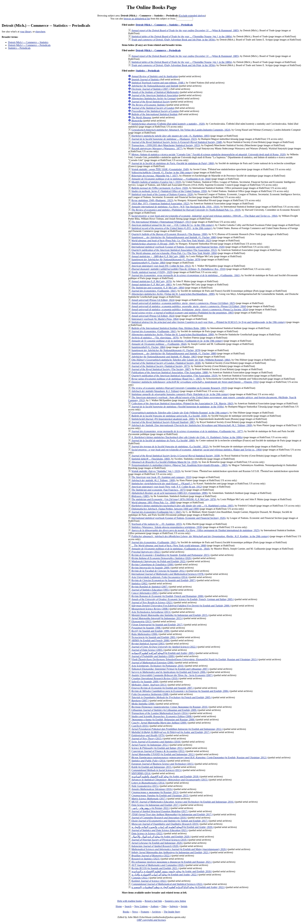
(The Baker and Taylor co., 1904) (204, 216)
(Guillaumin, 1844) (159, 344)
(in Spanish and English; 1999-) (150, 631)
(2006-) (145, 634)
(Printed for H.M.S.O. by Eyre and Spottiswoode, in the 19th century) (208, 322)
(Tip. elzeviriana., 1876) (155, 337)
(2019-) (165, 824)
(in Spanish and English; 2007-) (163, 580)
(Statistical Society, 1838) (166, 363)
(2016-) (152, 789)
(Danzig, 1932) (195, 382)
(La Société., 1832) (169, 446)
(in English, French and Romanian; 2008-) (167, 596)
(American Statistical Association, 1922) (160, 203)
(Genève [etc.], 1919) (156, 182)
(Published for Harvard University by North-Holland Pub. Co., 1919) (186, 209)
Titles (164, 906)
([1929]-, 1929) (152, 272)
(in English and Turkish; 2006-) (181, 605)
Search (128, 906)
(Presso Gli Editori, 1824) (153, 300)
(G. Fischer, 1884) (148, 262)
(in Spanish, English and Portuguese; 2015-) (170, 555)
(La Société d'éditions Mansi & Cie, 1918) (164, 462)
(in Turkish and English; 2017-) (169, 820)
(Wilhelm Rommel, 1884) (180, 359)
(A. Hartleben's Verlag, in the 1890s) (187, 437)
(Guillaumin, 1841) (153, 290)
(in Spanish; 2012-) (158, 570)
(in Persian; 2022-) (150, 808)
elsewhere (40, 31)
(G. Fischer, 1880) (174, 237)
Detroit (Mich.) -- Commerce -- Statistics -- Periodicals (164, 24)
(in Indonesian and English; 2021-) (170, 852)
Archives (156, 911)
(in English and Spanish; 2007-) (162, 688)
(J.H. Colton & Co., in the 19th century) (172, 225)
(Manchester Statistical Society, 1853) (165, 145)
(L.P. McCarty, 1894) (157, 287)
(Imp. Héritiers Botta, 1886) (168, 328)
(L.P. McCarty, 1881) (151, 284)
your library (25, 31)
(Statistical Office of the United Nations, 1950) (169, 191)
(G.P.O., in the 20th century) (171, 228)
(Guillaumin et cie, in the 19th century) (177, 340)
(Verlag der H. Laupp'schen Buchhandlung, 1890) (172, 334)
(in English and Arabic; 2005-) (163, 653)
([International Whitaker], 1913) (161, 222)
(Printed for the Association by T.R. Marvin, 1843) (182, 403)
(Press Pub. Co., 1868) (153, 502)
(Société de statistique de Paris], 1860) (172, 163)
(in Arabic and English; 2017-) (171, 732)
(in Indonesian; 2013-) (157, 618)
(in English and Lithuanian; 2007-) (170, 669)
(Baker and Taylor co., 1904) (196, 449)
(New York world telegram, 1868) (168, 545)
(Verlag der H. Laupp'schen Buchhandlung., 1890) (173, 294)
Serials (184, 906)
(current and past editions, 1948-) (158, 82)
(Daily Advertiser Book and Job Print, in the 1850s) (173, 39)
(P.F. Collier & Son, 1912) (161, 265)
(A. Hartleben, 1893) (170, 135)
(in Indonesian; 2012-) (150, 745)
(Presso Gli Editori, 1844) (188, 306)
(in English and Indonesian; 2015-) (152, 767)
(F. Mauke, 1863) (164, 356)
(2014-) (159, 577)
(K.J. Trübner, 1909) (191, 425)
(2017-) (149, 798)
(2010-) (155, 678)
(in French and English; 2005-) (171, 697)
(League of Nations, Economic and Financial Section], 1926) (178, 518)
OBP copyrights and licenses (151, 920)
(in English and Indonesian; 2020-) (157, 843)
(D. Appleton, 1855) (156, 524)
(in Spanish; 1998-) (146, 627)
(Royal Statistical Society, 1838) (175, 455)
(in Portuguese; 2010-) (157, 665)
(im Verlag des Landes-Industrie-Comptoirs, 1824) (180, 129)
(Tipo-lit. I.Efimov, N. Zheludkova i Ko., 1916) (178, 269)
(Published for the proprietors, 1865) (182, 312)
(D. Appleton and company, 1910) (161, 477)
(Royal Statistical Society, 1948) (176, 142)
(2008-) (150, 608)
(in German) (153, 98)
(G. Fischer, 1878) (166, 259)
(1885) (140, 496)
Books (126, 911)
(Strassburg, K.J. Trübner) (155, 391)
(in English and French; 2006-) (169, 672)
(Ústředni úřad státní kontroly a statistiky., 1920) (168, 123)
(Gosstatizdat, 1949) (160, 169)
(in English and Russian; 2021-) (171, 862)
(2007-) (150, 89)
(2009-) (153, 656)
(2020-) (161, 558)
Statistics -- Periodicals (19, 48)
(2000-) (152, 564)
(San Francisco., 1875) (158, 489)
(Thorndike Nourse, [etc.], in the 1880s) (181, 36)
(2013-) (151, 612)
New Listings (141, 906)
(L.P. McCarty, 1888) (158, 256)
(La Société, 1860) (163, 440)
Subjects (173, 906)
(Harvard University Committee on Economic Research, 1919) (179, 388)
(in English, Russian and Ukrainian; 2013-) (194, 659)
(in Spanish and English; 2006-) (180, 691)
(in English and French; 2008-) (150, 640)
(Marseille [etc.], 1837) (154, 175)
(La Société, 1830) (169, 415)
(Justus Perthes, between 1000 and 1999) (165, 508)
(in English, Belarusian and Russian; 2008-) (163, 719)
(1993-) (150, 589)
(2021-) (152, 602)
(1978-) (168, 574)
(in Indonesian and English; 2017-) (155, 805)
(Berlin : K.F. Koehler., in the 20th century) (200, 536)
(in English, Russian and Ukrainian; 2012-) (199, 757)
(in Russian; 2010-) (169, 707)
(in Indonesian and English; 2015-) (170, 615)
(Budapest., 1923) (152, 200)
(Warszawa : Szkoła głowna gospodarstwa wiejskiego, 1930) (166, 527)
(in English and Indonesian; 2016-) (183, 801)
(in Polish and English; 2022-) (159, 561)
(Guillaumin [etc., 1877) (187, 431)
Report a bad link (153, 901)
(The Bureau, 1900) (169, 234)
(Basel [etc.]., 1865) (166, 378)
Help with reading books (129, 901)
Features (145, 911)
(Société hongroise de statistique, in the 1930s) (177, 406)
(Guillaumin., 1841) (185, 275)
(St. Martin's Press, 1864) (155, 319)
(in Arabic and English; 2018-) (165, 776)
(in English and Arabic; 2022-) (164, 874)
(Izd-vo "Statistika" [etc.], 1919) (155, 471)
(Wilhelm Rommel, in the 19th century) (179, 412)
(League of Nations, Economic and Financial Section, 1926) (178, 247)
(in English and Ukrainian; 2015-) (160, 795)
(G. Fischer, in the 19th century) (162, 172)
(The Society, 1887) (161, 369)
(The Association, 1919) (174, 375)
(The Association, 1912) (174, 250)
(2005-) (145, 593)
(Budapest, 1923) (164, 139)
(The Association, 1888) (169, 372)
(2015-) (141, 621)
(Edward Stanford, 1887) (163, 422)
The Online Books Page (152, 7)
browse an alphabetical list (137, 18)
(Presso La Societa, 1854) (189, 309)
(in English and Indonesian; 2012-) (177, 729)
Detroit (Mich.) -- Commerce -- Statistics (28, 42)
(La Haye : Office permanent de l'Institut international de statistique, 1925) (195, 530)
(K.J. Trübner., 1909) (153, 480)
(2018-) (156, 741)
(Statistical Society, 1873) (160, 366)
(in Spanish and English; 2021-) (155, 868)
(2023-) (145, 858)
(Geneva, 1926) (162, 194)
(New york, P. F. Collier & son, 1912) (166, 486)
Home (119, 906)
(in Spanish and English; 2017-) (157, 624)
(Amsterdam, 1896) (169, 493)
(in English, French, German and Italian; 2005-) (182, 599)
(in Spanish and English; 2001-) (154, 637)
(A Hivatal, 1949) (152, 243)
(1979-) (148, 735)
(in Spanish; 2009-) (151, 567)
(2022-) (146, 552)
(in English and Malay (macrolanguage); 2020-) (179, 849)
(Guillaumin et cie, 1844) (171, 178)
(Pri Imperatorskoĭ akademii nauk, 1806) (163, 419)
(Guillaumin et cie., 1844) (170, 548)
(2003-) (148, 643)
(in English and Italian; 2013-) (157, 748)
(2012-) (158, 751)
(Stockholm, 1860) (150, 458)
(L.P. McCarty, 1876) (151, 281)
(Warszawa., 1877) (156, 148)
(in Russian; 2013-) (155, 792)
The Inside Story (172, 911)
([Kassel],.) (161, 483)
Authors (154, 906)
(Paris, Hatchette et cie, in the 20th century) (180, 394)
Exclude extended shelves (192, 15)
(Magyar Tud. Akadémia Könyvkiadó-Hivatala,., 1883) (179, 465)
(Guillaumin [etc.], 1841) (156, 512)
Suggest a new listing (175, 901)
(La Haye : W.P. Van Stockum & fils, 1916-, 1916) (175, 206)
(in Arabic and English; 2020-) (161, 836)
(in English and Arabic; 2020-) (172, 827)
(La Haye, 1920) (159, 188)
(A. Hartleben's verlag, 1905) (182, 505)
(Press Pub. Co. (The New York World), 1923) (171, 240)
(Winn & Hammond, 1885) (185, 30)
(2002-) (140, 583)
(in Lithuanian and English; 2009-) (164, 710)
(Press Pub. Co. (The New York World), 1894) (174, 253)
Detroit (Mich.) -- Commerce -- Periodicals (29, 45)
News (135, 911)
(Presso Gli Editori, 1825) (183, 303)
